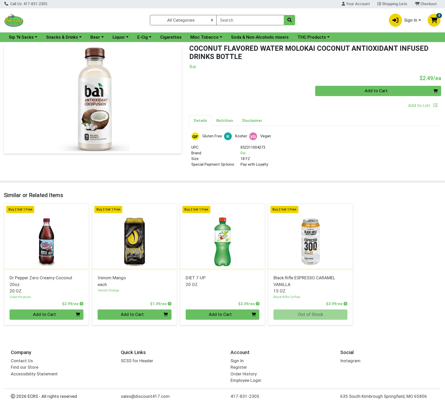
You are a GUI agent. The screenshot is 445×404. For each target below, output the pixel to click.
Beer (95, 37)
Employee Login (245, 380)
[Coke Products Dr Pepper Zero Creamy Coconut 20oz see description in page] (46, 236)
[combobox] (250, 20)
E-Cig (142, 37)
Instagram (350, 360)
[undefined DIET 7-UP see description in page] (222, 236)
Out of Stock (310, 314)
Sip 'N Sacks (21, 37)
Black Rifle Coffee (286, 297)
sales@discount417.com (145, 396)
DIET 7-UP (196, 281)
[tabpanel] (315, 152)
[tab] (200, 120)
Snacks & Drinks (62, 37)
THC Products (311, 37)
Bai (243, 153)
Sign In (237, 360)
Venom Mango (112, 281)
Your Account (357, 4)
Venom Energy (108, 290)
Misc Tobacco (204, 37)
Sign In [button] (410, 20)
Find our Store (24, 367)
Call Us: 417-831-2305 (28, 4)
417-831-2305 (244, 396)
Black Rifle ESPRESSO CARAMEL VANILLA (304, 284)
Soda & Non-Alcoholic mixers (260, 37)
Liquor (119, 37)
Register (238, 367)
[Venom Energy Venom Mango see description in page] (134, 236)
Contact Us (22, 360)
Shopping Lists (394, 4)
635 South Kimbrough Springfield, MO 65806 (383, 396)
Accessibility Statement (34, 373)
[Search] (289, 20)
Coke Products (20, 297)
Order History (243, 373)
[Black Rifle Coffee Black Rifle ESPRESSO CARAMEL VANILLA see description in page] (310, 236)
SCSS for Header (137, 360)
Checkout (428, 4)
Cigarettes (171, 37)
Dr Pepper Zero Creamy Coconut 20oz (41, 284)
